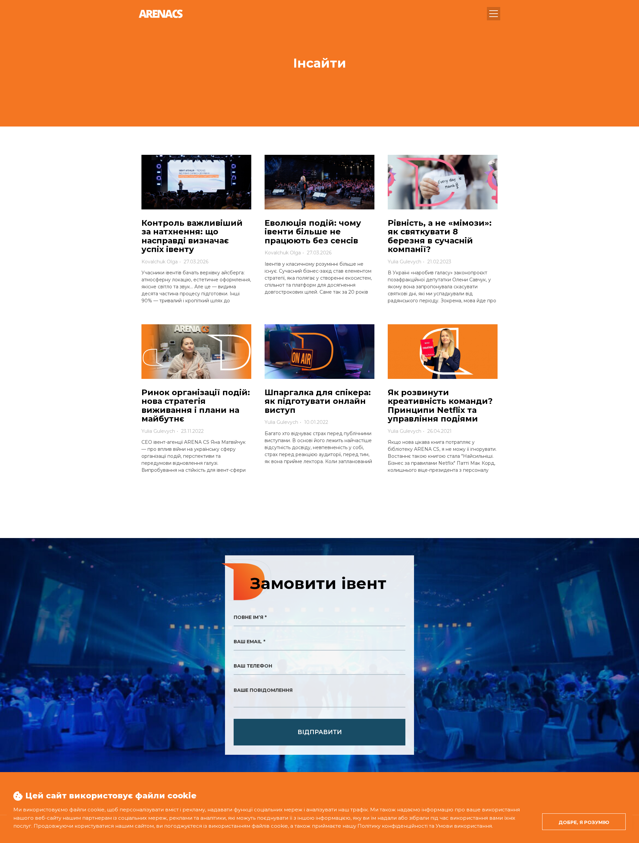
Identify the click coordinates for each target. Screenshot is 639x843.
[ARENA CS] (161, 14)
